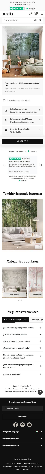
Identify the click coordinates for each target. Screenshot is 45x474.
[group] (14, 282)
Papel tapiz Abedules (29, 389)
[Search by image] (35, 20)
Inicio (15, 386)
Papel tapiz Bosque (12, 389)
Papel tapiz (25, 386)
